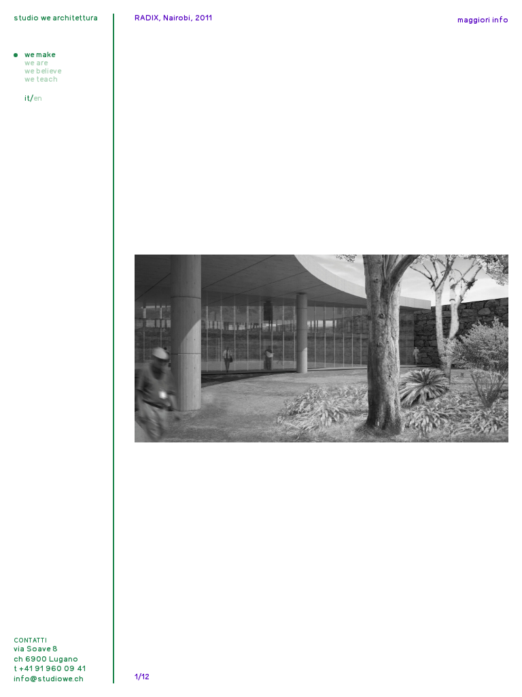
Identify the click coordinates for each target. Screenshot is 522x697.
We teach (41, 79)
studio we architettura (56, 18)
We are (36, 63)
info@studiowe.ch (49, 679)
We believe (42, 71)
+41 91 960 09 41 (52, 668)
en (37, 98)
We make (39, 54)
